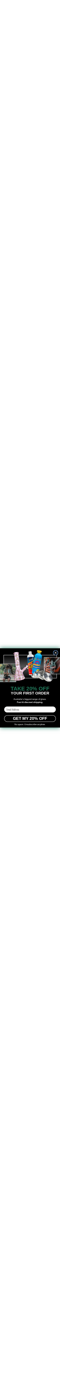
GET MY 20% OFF (30, 718)
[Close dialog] (55, 653)
